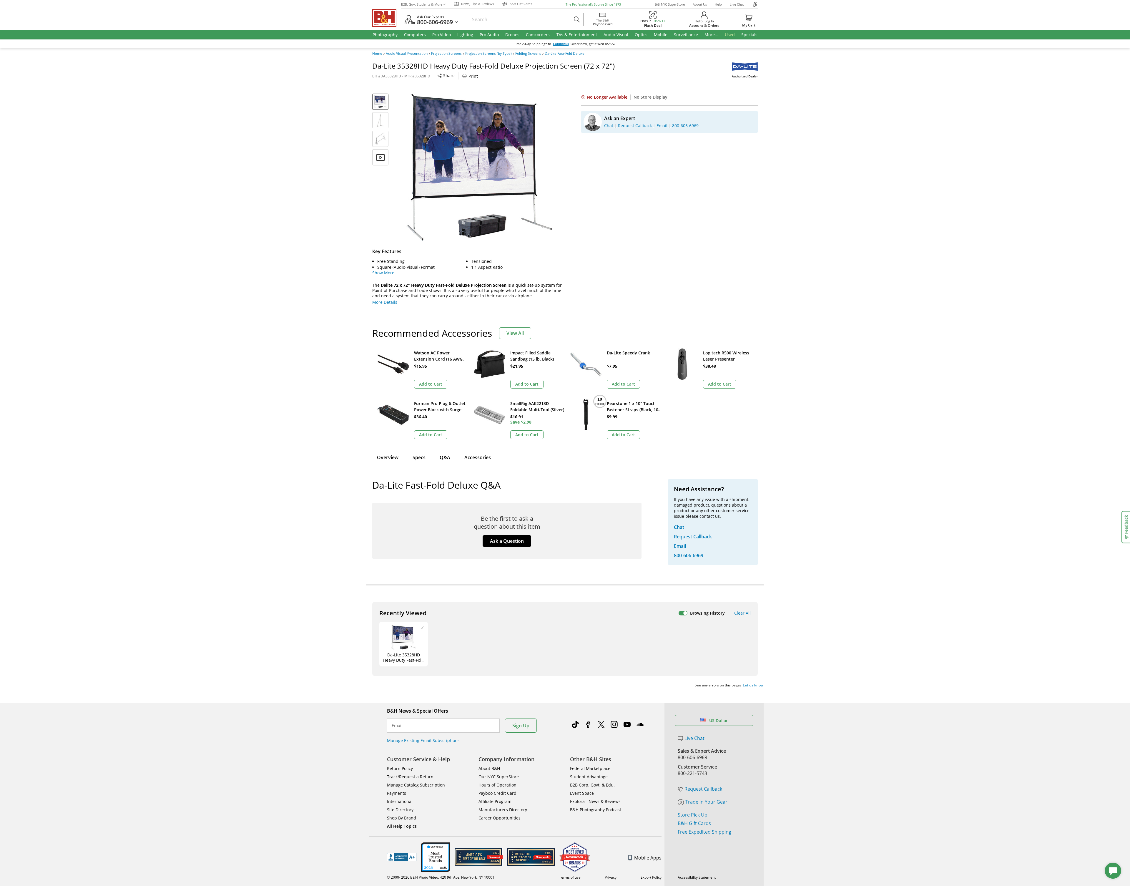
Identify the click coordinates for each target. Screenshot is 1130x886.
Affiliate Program (494, 801)
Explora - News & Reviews (595, 801)
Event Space (582, 793)
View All (515, 333)
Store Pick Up (692, 815)
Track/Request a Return (410, 776)
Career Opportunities (499, 818)
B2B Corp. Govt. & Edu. (592, 785)
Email (397, 726)
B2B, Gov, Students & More (421, 4)
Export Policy (651, 877)
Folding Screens (528, 53)
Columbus (561, 44)
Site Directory (400, 809)
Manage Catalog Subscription (416, 785)
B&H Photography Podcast (595, 809)
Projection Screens (446, 53)
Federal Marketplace (590, 768)
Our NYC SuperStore (498, 776)
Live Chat (737, 4)
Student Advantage (589, 776)
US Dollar (718, 720)
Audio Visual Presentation (407, 53)
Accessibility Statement (697, 877)
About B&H (489, 768)
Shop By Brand (401, 818)
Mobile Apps (648, 858)
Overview (387, 457)
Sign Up (520, 725)
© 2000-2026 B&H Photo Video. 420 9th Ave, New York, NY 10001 (440, 877)
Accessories (477, 457)
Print (473, 76)
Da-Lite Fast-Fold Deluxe (564, 53)
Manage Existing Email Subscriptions (423, 740)
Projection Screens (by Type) (488, 53)
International (400, 801)
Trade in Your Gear (706, 802)
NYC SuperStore (673, 4)
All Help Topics (402, 826)
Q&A (445, 457)
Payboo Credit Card (497, 793)
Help (718, 4)
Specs (419, 457)
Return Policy (400, 768)
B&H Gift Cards (694, 823)
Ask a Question (507, 541)
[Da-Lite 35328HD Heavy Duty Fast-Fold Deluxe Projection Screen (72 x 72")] (479, 167)
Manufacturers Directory (502, 809)
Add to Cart (430, 384)
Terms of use (570, 877)
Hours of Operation (497, 785)
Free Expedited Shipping (704, 832)
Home (377, 53)
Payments (396, 793)
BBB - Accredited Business (401, 857)
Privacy (610, 877)
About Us (700, 4)
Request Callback (703, 789)
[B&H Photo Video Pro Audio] (386, 18)
